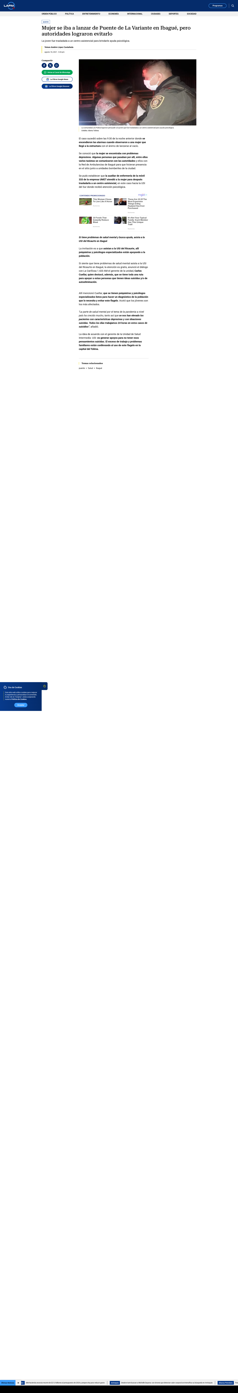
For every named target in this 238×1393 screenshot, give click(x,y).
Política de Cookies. (19, 699)
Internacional (135, 14)
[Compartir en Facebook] (44, 65)
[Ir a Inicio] (9, 5)
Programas (218, 5)
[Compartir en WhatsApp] (56, 65)
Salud (90, 368)
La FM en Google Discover (59, 86)
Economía (114, 14)
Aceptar (20, 705)
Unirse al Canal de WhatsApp (58, 72)
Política (69, 14)
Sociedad (191, 14)
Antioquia (52, 1383)
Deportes (173, 14)
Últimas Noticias (7, 1383)
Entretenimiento (91, 14)
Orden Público (49, 14)
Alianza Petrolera (163, 1383)
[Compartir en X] (50, 65)
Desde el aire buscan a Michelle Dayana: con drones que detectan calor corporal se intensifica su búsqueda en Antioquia (104, 1383)
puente (82, 368)
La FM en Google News (59, 79)
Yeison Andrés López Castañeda (59, 47)
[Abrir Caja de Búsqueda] (233, 5)
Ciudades (155, 14)
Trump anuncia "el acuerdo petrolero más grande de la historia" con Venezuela (202, 1383)
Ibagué (99, 368)
